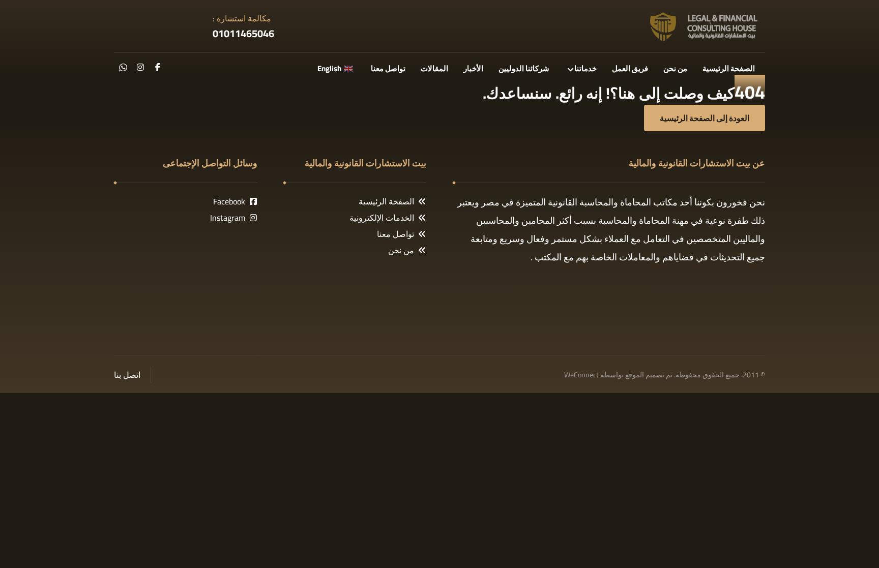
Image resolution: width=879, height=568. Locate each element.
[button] (158, 67)
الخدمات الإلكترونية (381, 217)
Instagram (227, 217)
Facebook (229, 201)
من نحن (401, 250)
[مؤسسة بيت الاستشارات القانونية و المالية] (704, 26)
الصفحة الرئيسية (386, 201)
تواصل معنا (395, 234)
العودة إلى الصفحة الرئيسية (704, 118)
